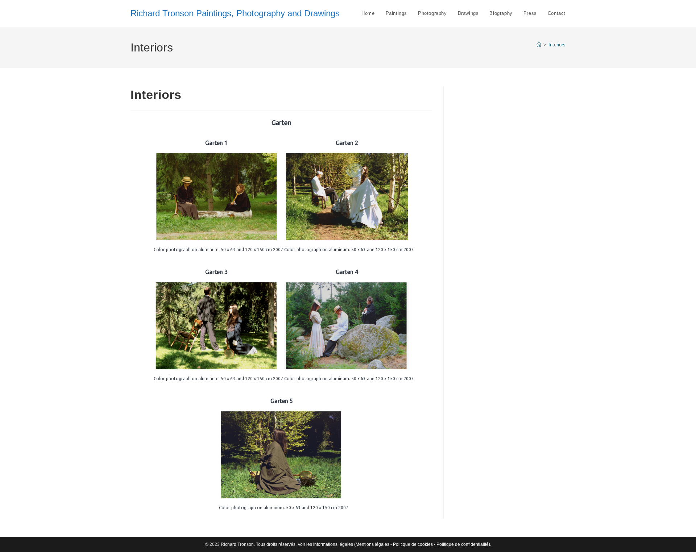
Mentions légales (372, 544)
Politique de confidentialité (462, 544)
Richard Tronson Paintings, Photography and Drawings (235, 13)
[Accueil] (538, 44)
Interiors (557, 44)
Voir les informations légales (325, 544)
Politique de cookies (413, 544)
